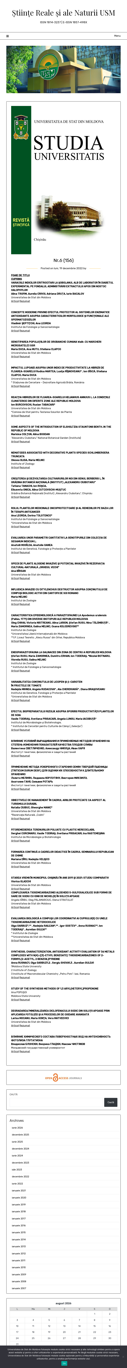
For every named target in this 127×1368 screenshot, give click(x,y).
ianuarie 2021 (19, 1190)
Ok (64, 1363)
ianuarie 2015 (19, 1232)
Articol (15, 301)
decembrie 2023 (20, 1162)
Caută (14, 1094)
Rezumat (25, 301)
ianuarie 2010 (19, 1267)
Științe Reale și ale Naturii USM (63, 12)
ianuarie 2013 (19, 1246)
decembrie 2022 (20, 1176)
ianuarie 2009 (19, 1274)
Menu (117, 35)
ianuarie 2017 (19, 1218)
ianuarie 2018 (19, 1211)
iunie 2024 (17, 1155)
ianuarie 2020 (19, 1197)
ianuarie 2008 (19, 1281)
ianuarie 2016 (19, 1225)
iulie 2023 (17, 1169)
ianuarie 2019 (19, 1204)
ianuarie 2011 (18, 1260)
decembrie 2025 (20, 1134)
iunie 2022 (17, 1183)
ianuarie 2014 (19, 1239)
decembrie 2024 (20, 1148)
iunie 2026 (17, 1127)
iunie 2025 (17, 1141)
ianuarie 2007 (19, 1288)
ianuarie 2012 (19, 1253)
